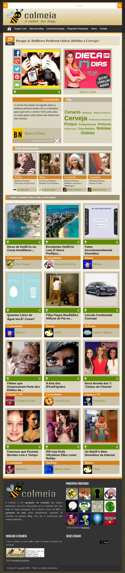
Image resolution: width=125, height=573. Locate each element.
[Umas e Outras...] (97, 511)
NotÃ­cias (51, 462)
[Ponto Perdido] (97, 499)
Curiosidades (15, 257)
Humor (89, 257)
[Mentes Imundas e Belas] (72, 511)
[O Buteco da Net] (110, 524)
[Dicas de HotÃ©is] (110, 499)
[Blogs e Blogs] (110, 511)
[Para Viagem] (72, 499)
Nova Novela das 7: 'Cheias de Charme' (98, 385)
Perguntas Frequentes (77, 28)
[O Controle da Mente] (97, 524)
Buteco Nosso (35, 133)
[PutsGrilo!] (85, 524)
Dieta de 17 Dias (88, 91)
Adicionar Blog (36, 28)
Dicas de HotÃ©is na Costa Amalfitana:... (21, 248)
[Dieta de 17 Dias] (88, 87)
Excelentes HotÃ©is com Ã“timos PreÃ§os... (60, 250)
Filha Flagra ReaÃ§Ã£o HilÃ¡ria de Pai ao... (62, 316)
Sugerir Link (20, 28)
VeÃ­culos (90, 326)
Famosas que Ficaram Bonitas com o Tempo (22, 453)
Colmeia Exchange (55, 28)
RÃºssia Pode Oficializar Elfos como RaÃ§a (61, 455)
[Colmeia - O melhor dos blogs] (15, 23)
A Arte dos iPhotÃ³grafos (55, 385)
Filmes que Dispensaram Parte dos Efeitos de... (23, 387)
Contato (103, 28)
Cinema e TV (15, 394)
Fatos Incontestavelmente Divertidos (98, 250)
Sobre (94, 28)
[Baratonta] (72, 524)
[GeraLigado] (85, 511)
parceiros (85, 528)
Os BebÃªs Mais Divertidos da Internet (100, 453)
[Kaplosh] (85, 499)
